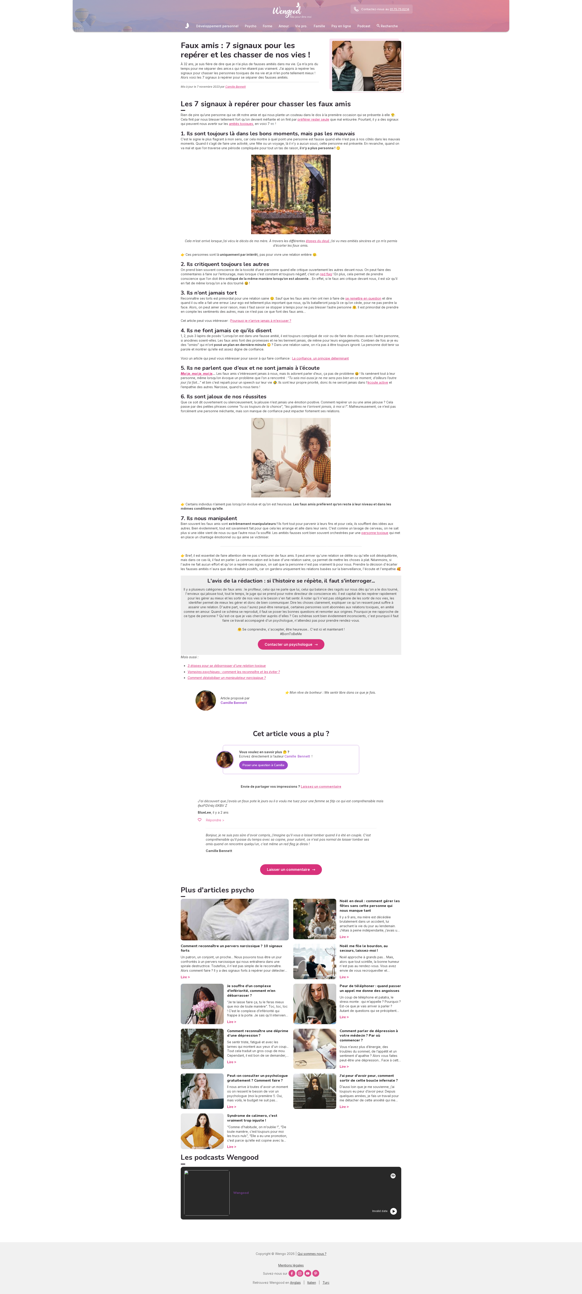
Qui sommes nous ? (312, 1254)
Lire (184, 977)
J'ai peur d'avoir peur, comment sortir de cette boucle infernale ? (369, 1078)
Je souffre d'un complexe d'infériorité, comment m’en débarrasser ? (251, 991)
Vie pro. (301, 26)
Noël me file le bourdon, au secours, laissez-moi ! (364, 948)
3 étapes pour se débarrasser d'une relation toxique (227, 666)
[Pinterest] (315, 1273)
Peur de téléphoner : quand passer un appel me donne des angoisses (370, 988)
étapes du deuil (317, 241)
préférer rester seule (313, 119)
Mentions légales (291, 1265)
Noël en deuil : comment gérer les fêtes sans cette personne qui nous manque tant (370, 906)
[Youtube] (307, 1273)
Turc (326, 1282)
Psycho (250, 26)
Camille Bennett (235, 86)
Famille (319, 26)
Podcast (363, 26)
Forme (267, 26)
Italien (311, 1282)
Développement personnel (217, 26)
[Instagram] (299, 1273)
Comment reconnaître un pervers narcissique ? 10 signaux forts (231, 948)
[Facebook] (291, 1273)
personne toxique (374, 533)
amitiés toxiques (241, 124)
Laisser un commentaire (288, 869)
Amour (284, 26)
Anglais (295, 1282)
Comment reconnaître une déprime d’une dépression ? (257, 1033)
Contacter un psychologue (288, 644)
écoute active (377, 382)
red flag (326, 274)
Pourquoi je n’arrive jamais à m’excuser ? (260, 321)
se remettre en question (363, 298)
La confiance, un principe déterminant (320, 358)
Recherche (389, 26)
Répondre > (215, 820)
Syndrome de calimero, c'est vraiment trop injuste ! (252, 1118)
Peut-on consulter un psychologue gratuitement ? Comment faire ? (257, 1078)
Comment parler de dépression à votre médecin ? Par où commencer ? (369, 1035)
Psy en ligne (341, 26)
